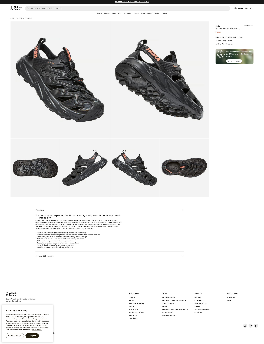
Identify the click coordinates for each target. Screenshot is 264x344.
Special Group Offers (169, 315)
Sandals (29, 18)
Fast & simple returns (225, 40)
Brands (136, 13)
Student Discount (167, 312)
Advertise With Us (200, 303)
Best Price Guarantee (225, 44)
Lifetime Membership (243, 52)
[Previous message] (89, 2)
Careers (197, 306)
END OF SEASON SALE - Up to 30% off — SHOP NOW (132, 2)
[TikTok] (256, 326)
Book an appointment (136, 312)
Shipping (132, 297)
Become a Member (234, 61)
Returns (131, 300)
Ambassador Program (201, 309)
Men (114, 13)
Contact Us (133, 315)
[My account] (246, 8)
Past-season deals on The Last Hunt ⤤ (175, 309)
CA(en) (240, 8)
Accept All (32, 336)
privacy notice (37, 330)
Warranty (132, 306)
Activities (127, 13)
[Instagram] (245, 326)
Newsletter (198, 312)
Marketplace (133, 309)
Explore (164, 13)
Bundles (164, 306)
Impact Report (199, 300)
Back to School (146, 13)
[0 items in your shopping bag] (251, 8)
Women (107, 13)
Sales (157, 13)
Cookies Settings (14, 336)
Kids (119, 13)
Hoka (218, 26)
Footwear (20, 18)
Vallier (229, 300)
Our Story (197, 297)
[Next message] (175, 2)
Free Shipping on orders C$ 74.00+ (230, 37)
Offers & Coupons (168, 303)
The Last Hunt (231, 297)
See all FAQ (133, 318)
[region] (27, 323)
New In (99, 13)
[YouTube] (251, 326)
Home (12, 18)
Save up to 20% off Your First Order (174, 300)
